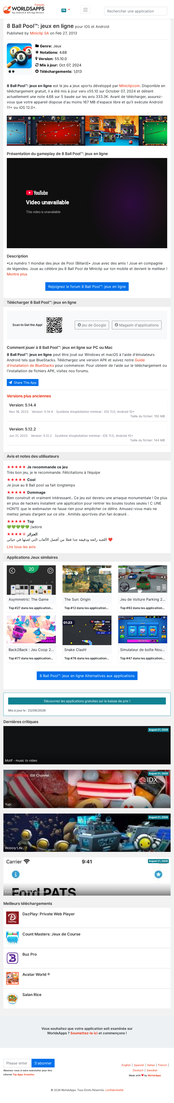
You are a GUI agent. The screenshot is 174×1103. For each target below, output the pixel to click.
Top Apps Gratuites (23, 1074)
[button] (65, 9)
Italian (151, 1065)
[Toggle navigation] (85, 10)
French (162, 1065)
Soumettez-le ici (84, 1033)
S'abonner (43, 1063)
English (126, 1065)
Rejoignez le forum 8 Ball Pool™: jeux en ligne (87, 286)
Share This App (24, 382)
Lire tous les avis (21, 546)
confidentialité (114, 1090)
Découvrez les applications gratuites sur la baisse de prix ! (87, 701)
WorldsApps (154, 1075)
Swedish (152, 1070)
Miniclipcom (129, 85)
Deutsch (138, 1070)
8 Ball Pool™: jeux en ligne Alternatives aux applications (87, 675)
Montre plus (17, 274)
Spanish (139, 1065)
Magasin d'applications (138, 325)
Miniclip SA (39, 33)
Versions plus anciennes (29, 396)
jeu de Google (93, 325)
